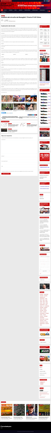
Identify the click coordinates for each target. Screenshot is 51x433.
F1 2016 (46, 298)
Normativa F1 (41, 320)
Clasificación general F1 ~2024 (44, 167)
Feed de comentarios (43, 373)
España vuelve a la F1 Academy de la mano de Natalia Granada (44, 231)
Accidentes (41, 294)
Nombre (2, 156)
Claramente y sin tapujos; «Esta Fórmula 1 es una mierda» (44, 239)
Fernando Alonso (38, 5)
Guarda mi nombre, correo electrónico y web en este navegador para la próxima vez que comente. (17, 171)
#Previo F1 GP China (13, 21)
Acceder (41, 369)
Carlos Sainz (41, 295)
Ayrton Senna (3, 12)
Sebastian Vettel (42, 323)
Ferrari (46, 304)
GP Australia (41, 307)
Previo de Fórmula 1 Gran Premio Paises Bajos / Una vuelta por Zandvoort (18, 418)
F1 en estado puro (6, 5)
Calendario (20, 10)
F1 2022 (46, 301)
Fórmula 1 (42, 5)
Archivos (5, 10)
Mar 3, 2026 (10, 126)
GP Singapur (45, 316)
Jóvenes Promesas (27, 10)
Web (2, 166)
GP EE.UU (41, 311)
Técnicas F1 (34, 5)
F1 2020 (41, 301)
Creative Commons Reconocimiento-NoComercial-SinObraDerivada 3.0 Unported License (44, 393)
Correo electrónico (4, 161)
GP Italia (41, 314)
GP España (44, 311)
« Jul (40, 273)
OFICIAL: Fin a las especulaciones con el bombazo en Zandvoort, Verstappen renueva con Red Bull (31, 418)
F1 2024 (44, 303)
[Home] (2, 10)
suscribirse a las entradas (44, 175)
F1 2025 (47, 303)
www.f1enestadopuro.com (42, 397)
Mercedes (46, 319)
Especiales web (42, 298)
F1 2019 (46, 300)
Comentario (3, 139)
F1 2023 (41, 303)
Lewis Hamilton (42, 317)
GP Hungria (47, 313)
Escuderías (21, 5)
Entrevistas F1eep (35, 10)
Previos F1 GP (3, 15)
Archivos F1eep (25, 5)
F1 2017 (41, 300)
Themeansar (32, 431)
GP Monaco (41, 316)
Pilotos (18, 5)
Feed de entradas (42, 371)
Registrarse (41, 196)
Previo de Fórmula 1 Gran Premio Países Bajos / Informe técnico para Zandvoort (6, 418)
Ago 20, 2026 (4, 419)
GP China (45, 310)
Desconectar (42, 198)
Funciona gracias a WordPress (21, 431)
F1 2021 (44, 301)
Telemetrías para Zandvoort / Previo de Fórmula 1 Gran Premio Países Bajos (44, 418)
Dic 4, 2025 (28, 126)
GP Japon (44, 314)
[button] (47, 11)
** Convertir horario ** (46, 45)
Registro (41, 367)
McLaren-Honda (42, 319)
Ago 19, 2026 (41, 419)
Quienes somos (42, 381)
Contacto (41, 384)
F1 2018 (43, 300)
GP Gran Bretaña (42, 313)
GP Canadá (41, 310)
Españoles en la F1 (30, 5)
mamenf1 (6, 20)
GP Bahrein (45, 307)
